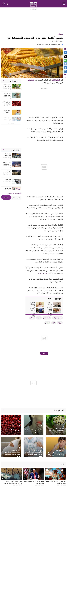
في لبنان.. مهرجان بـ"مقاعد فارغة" (7, 172)
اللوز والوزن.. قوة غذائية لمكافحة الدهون (49, 312)
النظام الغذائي (55, 80)
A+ (65, 74)
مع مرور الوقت (42, 273)
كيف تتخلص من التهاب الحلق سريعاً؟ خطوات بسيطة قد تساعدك (7, 94)
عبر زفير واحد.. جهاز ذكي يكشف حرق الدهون (49, 306)
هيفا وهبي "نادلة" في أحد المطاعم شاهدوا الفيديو (56, 482)
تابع (44, 353)
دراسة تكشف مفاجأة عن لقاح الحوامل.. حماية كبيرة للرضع (12, 454)
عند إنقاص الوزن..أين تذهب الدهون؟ (32, 305)
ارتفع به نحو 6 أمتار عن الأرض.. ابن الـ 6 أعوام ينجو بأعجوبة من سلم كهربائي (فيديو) (12, 483)
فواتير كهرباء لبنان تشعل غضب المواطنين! (7, 180)
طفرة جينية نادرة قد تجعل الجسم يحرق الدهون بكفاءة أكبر (32, 313)
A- (65, 77)
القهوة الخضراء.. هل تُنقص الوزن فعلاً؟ (7, 85)
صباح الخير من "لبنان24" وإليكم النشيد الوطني (7, 189)
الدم (49, 216)
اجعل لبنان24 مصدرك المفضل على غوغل (47, 44)
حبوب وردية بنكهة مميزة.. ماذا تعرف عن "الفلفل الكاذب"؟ (6, 103)
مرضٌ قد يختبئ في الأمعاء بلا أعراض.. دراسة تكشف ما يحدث (7, 118)
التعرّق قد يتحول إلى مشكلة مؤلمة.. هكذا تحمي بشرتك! (7, 111)
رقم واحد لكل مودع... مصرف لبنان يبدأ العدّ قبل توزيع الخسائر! (7, 154)
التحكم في (31, 80)
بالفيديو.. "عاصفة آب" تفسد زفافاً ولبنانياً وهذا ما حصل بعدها (7, 163)
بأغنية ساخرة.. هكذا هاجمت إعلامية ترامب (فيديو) (34, 482)
